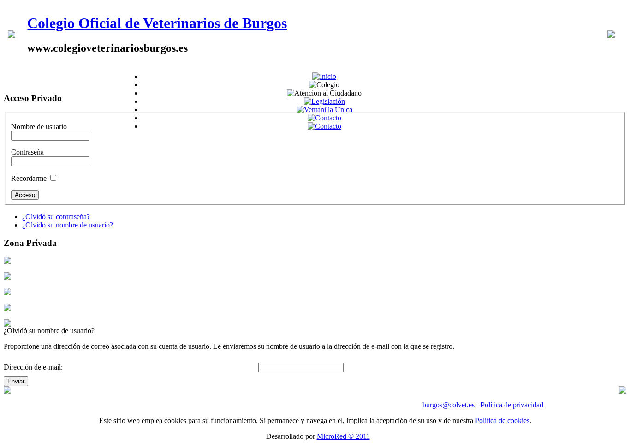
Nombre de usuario (39, 127)
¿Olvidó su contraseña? (56, 217)
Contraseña (27, 152)
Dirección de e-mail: (33, 367)
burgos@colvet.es (448, 405)
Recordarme (29, 178)
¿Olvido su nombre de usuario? (67, 225)
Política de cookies (502, 420)
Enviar (15, 381)
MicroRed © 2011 (343, 436)
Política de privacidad (512, 405)
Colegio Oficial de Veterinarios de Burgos (157, 23)
